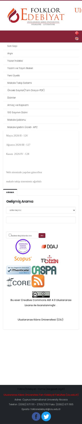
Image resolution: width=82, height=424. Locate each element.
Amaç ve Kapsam (18, 105)
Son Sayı (12, 46)
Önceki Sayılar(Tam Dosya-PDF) (26, 90)
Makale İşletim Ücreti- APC (22, 127)
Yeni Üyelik (13, 75)
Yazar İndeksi (15, 60)
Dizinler (11, 97)
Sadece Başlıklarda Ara (21, 236)
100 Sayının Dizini (17, 112)
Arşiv (10, 53)
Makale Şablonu (16, 119)
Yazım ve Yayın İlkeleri (20, 68)
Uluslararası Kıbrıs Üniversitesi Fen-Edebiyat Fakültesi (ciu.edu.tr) (41, 394)
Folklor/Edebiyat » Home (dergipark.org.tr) (41, 389)
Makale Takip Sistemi (19, 83)
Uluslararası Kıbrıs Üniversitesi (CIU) (40, 319)
